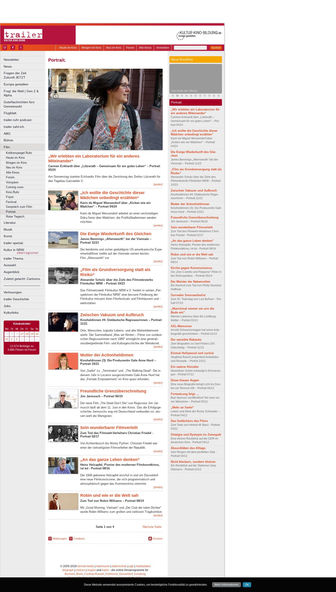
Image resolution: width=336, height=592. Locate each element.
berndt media (85, 566)
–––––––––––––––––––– (22, 285)
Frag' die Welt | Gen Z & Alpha (21, 93)
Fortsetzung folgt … (185, 394)
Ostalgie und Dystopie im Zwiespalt (196, 434)
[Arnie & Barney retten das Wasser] (218, 96)
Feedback (79, 538)
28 (27, 334)
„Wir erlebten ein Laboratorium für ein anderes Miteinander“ (195, 111)
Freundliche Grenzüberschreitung (113, 391)
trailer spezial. (14, 243)
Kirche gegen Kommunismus (191, 268)
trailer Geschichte (16, 299)
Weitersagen (60, 538)
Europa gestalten (16, 84)
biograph (68, 570)
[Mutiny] (186, 96)
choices (80, 570)
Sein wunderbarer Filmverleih (109, 427)
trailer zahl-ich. (14, 127)
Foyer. (10, 197)
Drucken (158, 538)
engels (91, 570)
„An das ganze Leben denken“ (110, 459)
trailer (105, 570)
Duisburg (139, 574)
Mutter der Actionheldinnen (106, 355)
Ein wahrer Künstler (185, 366)
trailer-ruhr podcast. (18, 120)
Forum (130, 47)
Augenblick (11, 272)
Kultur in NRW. (14, 250)
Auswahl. (10, 265)
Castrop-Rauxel (94, 574)
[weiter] (158, 184)
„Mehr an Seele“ (182, 407)
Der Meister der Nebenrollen (190, 281)
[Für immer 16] (209, 96)
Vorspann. (12, 182)
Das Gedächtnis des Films (189, 421)
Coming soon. (15, 187)
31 (6, 339)
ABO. (7, 133)
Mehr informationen (226, 584)
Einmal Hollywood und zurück (192, 353)
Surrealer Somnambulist (188, 295)
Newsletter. (12, 59)
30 (37, 334)
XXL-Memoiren (181, 326)
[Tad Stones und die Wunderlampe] (182, 96)
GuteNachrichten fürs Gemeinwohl (19, 104)
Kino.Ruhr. (13, 192)
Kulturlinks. (11, 312)
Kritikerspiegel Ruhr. (19, 153)
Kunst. (8, 236)
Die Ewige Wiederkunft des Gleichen (115, 234)
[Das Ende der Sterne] (177, 96)
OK (247, 584)
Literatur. (10, 222)
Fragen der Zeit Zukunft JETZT (24, 75)
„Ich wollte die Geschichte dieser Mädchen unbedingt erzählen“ (112, 195)
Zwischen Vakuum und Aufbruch (112, 315)
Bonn (79, 574)
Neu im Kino (113, 47)
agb (131, 566)
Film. (7, 147)
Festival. (11, 202)
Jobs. (7, 306)
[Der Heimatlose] (205, 96)
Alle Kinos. (13, 172)
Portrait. (11, 211)
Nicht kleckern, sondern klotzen (193, 461)
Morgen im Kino (91, 47)
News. (8, 66)
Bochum (70, 574)
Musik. (8, 229)
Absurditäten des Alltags (188, 448)
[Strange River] (214, 96)
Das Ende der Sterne (184, 90)
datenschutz (119, 566)
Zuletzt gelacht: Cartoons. (22, 279)
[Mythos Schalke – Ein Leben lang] (195, 96)
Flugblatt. (10, 113)
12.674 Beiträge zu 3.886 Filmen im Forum (22, 348)
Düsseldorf (126, 574)
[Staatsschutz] (200, 96)
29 (32, 334)
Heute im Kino (68, 47)
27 (22, 334)
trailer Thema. (14, 258)
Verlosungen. (13, 292)
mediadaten (143, 566)
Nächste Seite (152, 527)
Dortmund (111, 574)
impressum (103, 566)
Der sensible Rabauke (186, 339)
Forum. (10, 177)
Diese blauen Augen (185, 380)
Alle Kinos (145, 47)
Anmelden (162, 47)
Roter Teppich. (15, 216)
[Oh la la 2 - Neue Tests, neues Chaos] (191, 96)
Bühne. (9, 140)
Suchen (216, 47)
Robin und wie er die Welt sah (109, 495)
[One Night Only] (173, 96)
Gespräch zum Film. (19, 206)
